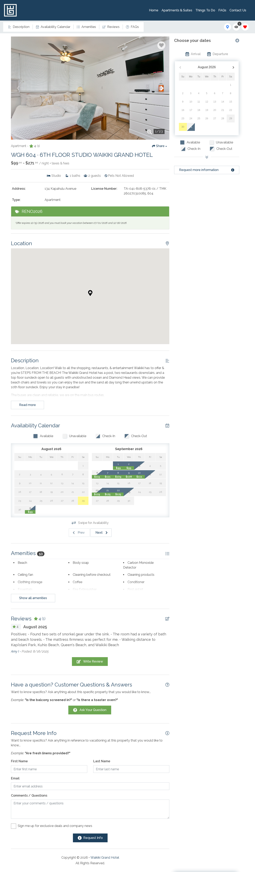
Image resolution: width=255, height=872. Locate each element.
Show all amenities (33, 598)
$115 (97, 476)
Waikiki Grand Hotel (104, 857)
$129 (97, 494)
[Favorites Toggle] (245, 27)
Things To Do (205, 10)
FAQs (222, 10)
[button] (18, 88)
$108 (129, 476)
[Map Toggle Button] (227, 27)
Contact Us (238, 10)
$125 (108, 494)
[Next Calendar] (233, 67)
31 (190, 126)
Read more (27, 405)
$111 (108, 476)
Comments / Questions (29, 795)
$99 (30, 512)
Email (15, 778)
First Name (19, 761)
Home (153, 10)
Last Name (101, 761)
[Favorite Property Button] (161, 45)
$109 (118, 476)
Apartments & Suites (177, 10)
